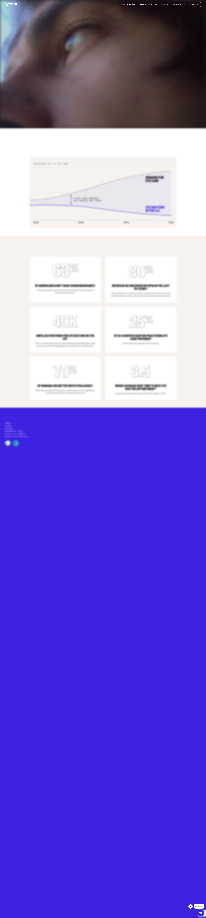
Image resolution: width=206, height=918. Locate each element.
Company (8, 423)
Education (176, 4)
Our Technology (128, 4)
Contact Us (193, 4)
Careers (8, 426)
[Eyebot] (11, 4)
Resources (9, 428)
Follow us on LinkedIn (15, 434)
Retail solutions (148, 4)
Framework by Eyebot (14, 431)
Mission (164, 4)
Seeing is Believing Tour (16, 436)
